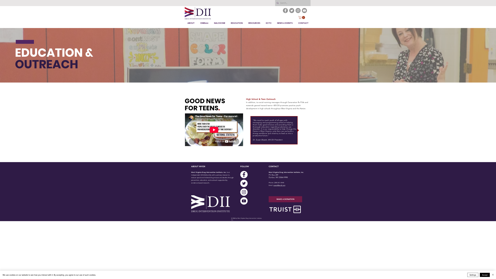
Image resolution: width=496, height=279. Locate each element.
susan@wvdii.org (279, 185)
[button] (302, 17)
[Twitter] (291, 10)
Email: (271, 185)
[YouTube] (304, 10)
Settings (473, 275)
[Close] (492, 275)
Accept (485, 275)
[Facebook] (285, 10)
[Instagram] (298, 10)
